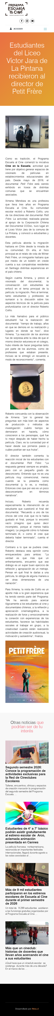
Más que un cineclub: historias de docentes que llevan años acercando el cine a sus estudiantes (26, 953)
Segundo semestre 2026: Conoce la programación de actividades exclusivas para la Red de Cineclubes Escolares (25, 774)
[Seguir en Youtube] (32, 21)
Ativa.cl (35, 1009)
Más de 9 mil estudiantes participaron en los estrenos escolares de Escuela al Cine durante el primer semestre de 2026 (26, 896)
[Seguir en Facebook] (22, 21)
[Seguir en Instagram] (27, 21)
